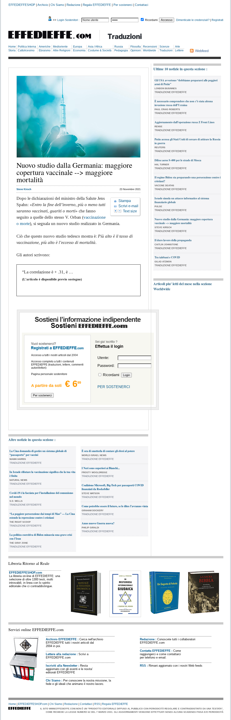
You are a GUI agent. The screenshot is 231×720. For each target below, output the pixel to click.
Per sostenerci (122, 5)
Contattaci (141, 5)
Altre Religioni (61, 50)
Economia (79, 50)
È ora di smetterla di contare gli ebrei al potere (108, 451)
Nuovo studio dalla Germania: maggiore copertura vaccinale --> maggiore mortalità (184, 221)
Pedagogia (121, 50)
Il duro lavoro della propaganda (173, 240)
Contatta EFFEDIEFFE (155, 650)
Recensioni (150, 46)
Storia (12, 50)
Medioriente (60, 46)
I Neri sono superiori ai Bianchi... (101, 468)
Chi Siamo (57, 5)
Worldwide (149, 50)
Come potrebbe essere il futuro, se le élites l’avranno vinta (115, 506)
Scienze (164, 46)
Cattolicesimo (26, 50)
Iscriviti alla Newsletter (61, 665)
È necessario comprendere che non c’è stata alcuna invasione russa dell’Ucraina (184, 103)
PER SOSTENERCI (113, 387)
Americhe (45, 46)
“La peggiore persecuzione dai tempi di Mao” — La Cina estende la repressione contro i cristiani (42, 516)
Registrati (217, 20)
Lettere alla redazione (61, 654)
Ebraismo (45, 50)
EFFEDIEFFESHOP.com (25, 572)
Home (12, 46)
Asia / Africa (95, 46)
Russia (118, 46)
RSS (143, 665)
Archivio (42, 5)
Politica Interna (27, 46)
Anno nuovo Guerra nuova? (98, 523)
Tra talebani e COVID (167, 257)
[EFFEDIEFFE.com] (53, 39)
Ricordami (151, 20)
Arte (177, 46)
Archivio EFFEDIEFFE (61, 639)
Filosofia (135, 46)
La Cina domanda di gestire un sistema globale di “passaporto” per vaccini (38, 453)
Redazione (73, 5)
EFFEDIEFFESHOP (22, 5)
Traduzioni (166, 50)
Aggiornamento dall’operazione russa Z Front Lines (185, 122)
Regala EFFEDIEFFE (97, 5)
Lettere (179, 50)
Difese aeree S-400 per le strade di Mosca (178, 160)
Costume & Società (99, 50)
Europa (77, 46)
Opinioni (135, 50)
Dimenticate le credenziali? (193, 20)
